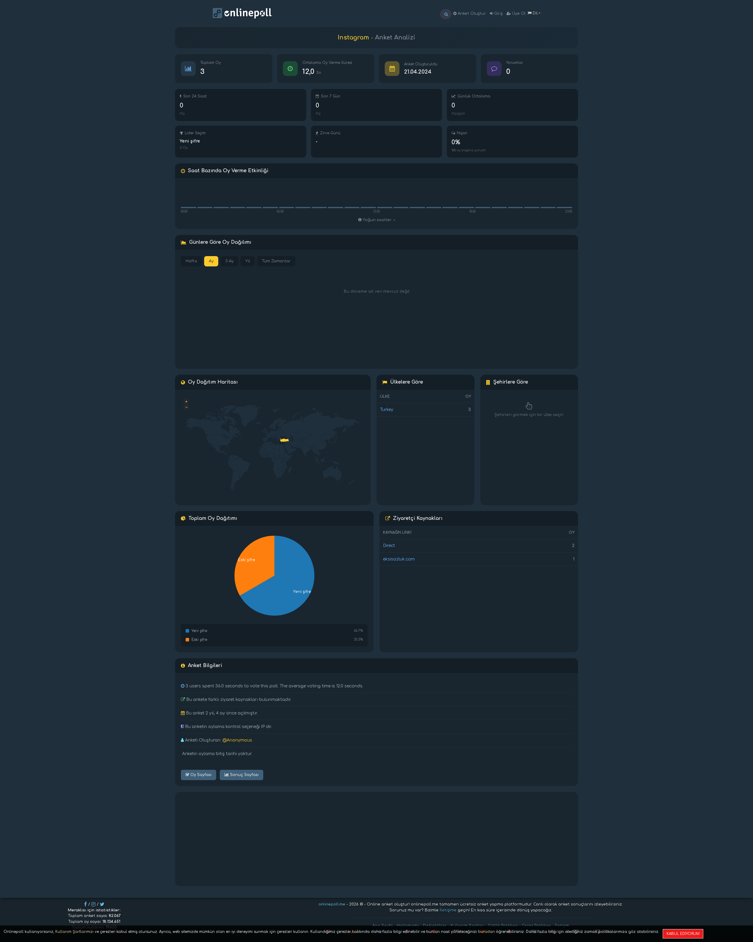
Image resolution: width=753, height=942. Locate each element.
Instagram (353, 37)
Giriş (498, 13)
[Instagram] (93, 904)
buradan (486, 932)
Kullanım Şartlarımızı (74, 932)
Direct (389, 545)
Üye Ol (518, 13)
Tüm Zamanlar (276, 261)
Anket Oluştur (471, 13)
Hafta (191, 261)
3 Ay (229, 261)
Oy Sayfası (200, 775)
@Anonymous (237, 740)
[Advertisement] (376, 839)
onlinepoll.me (332, 904)
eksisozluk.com (399, 559)
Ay (211, 261)
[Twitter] (102, 904)
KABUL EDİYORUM (683, 934)
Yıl (247, 261)
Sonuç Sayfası (244, 775)
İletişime (448, 910)
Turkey (386, 409)
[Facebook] (85, 904)
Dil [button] (535, 13)
